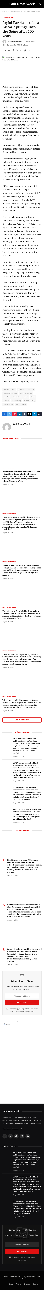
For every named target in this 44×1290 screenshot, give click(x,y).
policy (33, 1257)
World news (21, 404)
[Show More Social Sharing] (29, 50)
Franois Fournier (10, 393)
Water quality (29, 400)
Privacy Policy (21, 1011)
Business (21, 389)
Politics (18, 1284)
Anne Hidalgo (9, 389)
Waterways (8, 404)
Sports (6, 400)
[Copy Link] (25, 50)
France (31, 389)
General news (26, 393)
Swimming (16, 400)
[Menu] (4, 4)
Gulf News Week (17, 42)
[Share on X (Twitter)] (17, 50)
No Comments (10, 45)
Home (11, 1284)
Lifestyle (7, 397)
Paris (33, 397)
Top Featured (8, 17)
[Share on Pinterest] (21, 50)
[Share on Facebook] (13, 50)
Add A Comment (22, 720)
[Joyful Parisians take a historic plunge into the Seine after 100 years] (22, 68)
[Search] (40, 4)
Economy (27, 1284)
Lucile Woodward (20, 397)
